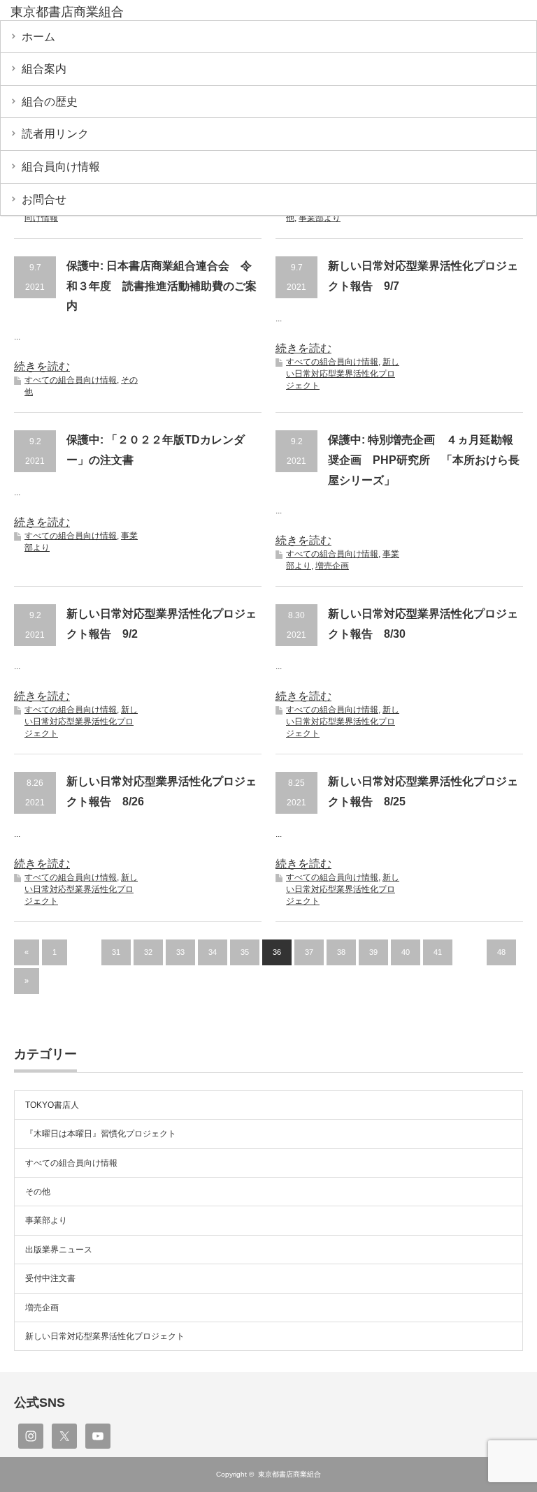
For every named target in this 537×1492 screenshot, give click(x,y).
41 (438, 952)
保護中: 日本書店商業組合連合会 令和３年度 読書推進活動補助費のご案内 (161, 286)
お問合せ (44, 199)
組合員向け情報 (61, 167)
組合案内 (44, 69)
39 (373, 952)
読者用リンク (55, 134)
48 (501, 952)
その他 (37, 1192)
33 (180, 952)
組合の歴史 (50, 102)
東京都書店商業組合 (289, 1474)
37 (309, 952)
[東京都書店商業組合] (117, 12)
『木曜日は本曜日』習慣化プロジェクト (100, 1134)
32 (148, 952)
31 (116, 952)
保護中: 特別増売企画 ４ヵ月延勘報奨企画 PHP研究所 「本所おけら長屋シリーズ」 (424, 460)
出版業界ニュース (58, 1250)
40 (405, 952)
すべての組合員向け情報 (70, 380)
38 (341, 952)
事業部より (320, 218)
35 (245, 952)
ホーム (38, 37)
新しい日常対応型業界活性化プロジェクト (342, 373)
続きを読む (42, 366)
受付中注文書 (50, 1278)
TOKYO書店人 (52, 1105)
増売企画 (332, 566)
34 (212, 952)
